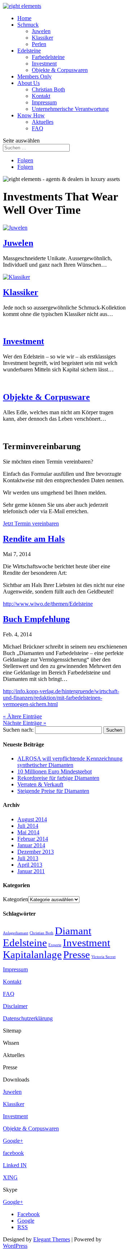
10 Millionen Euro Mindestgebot (54, 771)
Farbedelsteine (48, 57)
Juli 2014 (27, 826)
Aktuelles (42, 122)
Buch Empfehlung (36, 619)
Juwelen (41, 31)
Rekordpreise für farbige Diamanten (58, 778)
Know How (31, 115)
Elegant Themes (51, 1239)
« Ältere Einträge (22, 716)
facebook (13, 1153)
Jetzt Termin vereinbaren (31, 523)
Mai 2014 (28, 832)
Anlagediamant (15, 933)
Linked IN (15, 1165)
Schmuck (28, 25)
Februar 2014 (32, 839)
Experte (54, 945)
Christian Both (48, 89)
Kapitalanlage (32, 954)
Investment (44, 63)
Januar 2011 (31, 871)
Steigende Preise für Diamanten (53, 791)
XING (10, 1177)
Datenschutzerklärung (28, 1018)
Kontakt (41, 96)
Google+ (13, 1141)
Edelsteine (29, 51)
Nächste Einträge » (24, 723)
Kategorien (15, 899)
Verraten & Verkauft (40, 784)
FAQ (37, 128)
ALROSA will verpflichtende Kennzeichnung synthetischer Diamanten (69, 761)
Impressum (44, 102)
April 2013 (29, 865)
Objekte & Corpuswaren (60, 70)
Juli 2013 (27, 858)
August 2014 (32, 819)
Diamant (73, 930)
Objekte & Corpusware (46, 397)
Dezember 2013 (35, 852)
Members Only (34, 76)
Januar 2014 (31, 845)
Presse (76, 954)
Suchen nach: (18, 730)
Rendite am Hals (34, 538)
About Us (28, 83)
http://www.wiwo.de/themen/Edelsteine (48, 604)
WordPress (15, 1246)
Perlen (39, 44)
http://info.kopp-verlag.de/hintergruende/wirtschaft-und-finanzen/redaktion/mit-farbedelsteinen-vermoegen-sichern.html (61, 697)
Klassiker (42, 38)
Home (24, 18)
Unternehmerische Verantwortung (70, 109)
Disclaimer (15, 1006)
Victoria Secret (103, 957)
